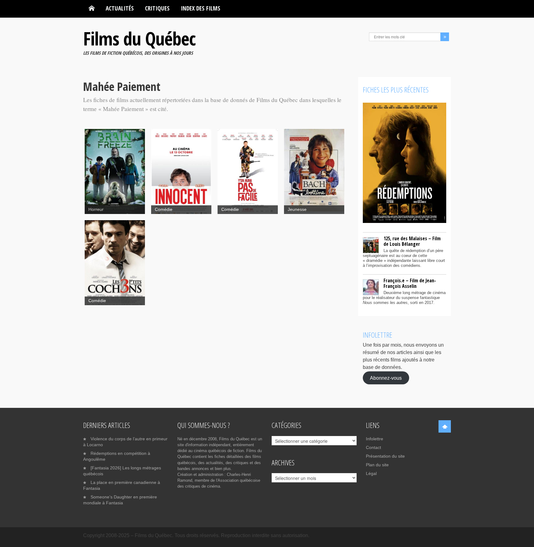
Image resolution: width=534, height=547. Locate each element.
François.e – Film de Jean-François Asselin (410, 283)
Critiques (157, 8)
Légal (371, 473)
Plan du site (377, 464)
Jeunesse (297, 209)
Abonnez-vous (386, 377)
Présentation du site (385, 456)
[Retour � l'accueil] (92, 8)
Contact (373, 447)
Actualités (120, 8)
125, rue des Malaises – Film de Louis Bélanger (412, 241)
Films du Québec (139, 38)
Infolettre (374, 438)
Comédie (163, 209)
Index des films (200, 8)
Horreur (96, 209)
